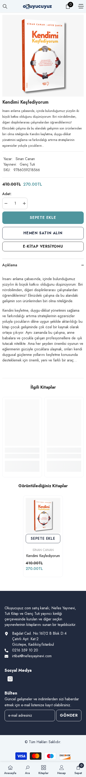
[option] (43, 56)
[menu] (81, 6)
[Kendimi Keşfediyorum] (43, 515)
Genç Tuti (27, 164)
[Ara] (5, 6)
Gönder (69, 715)
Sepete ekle (43, 217)
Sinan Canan (25, 158)
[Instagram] (10, 678)
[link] (22, 456)
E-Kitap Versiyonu (43, 246)
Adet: (6, 193)
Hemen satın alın (43, 233)
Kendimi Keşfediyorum (43, 556)
